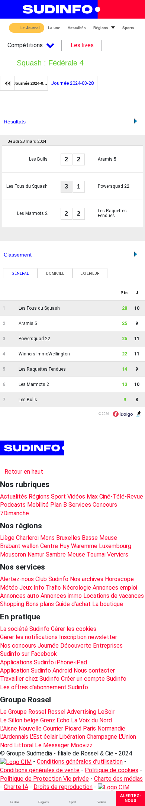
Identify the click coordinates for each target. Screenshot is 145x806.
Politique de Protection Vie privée (44, 778)
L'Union (127, 736)
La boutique (107, 603)
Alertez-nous (17, 579)
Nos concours (18, 645)
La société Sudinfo (24, 628)
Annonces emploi (115, 587)
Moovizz (82, 745)
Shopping (12, 603)
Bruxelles (68, 537)
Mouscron (13, 554)
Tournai (96, 554)
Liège (7, 537)
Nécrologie (76, 587)
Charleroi (27, 537)
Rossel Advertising (72, 711)
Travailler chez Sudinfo (29, 678)
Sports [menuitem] (128, 28)
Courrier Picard (62, 728)
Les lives (82, 45)
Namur (36, 554)
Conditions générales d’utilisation (80, 761)
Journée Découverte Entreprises (80, 645)
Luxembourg (115, 545)
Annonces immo (61, 595)
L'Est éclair (44, 736)
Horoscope (119, 579)
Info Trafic (47, 587)
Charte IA (16, 786)
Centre (49, 545)
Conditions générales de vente (40, 770)
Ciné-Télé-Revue (121, 496)
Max (92, 496)
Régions (39, 496)
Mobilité (38, 504)
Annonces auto (19, 595)
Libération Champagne (88, 736)
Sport (58, 496)
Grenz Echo (55, 720)
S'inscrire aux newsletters (40, 461)
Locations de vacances (113, 595)
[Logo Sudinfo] (58, 9)
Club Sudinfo (51, 579)
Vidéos (76, 496)
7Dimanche (14, 513)
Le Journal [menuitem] (30, 28)
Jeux (25, 587)
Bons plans (40, 603)
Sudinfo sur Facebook (28, 653)
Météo (9, 587)
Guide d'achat (73, 603)
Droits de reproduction (63, 786)
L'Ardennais (14, 736)
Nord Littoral (16, 745)
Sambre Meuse (65, 554)
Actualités (13, 496)
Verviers (117, 554)
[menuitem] (14, 798)
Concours (105, 504)
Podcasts (13, 504)
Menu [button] (11, 9)
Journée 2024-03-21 (30, 83)
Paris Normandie (104, 728)
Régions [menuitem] (100, 28)
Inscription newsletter (88, 637)
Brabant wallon (19, 545)
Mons (47, 537)
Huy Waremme (78, 545)
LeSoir (106, 711)
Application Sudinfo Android (36, 670)
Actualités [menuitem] (77, 28)
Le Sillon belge (19, 720)
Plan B (58, 504)
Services (79, 504)
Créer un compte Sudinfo (93, 678)
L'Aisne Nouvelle (21, 728)
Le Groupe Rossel (23, 711)
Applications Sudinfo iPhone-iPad (43, 662)
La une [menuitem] (54, 28)
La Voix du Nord (91, 720)
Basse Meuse (99, 537)
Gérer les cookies (73, 628)
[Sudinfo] (33, 448)
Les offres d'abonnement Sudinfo (44, 687)
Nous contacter (94, 670)
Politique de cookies (111, 770)
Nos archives (86, 579)
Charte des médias (118, 778)
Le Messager (52, 745)
